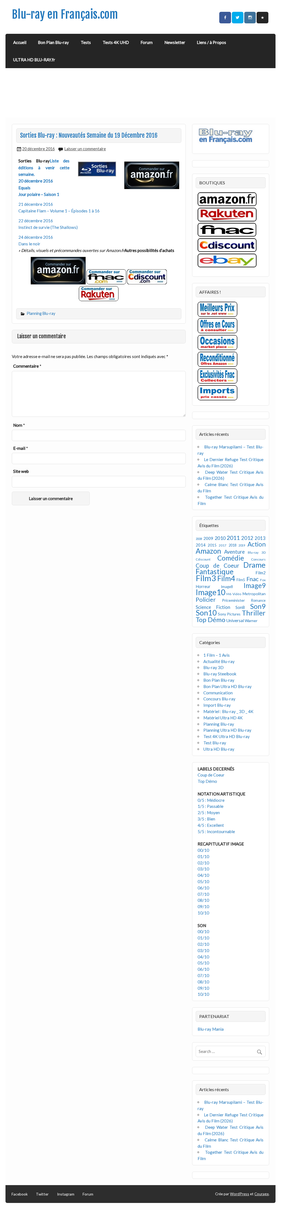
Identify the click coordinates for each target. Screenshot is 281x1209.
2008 (199, 538)
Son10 (206, 612)
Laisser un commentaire (85, 148)
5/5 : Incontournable (216, 831)
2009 (208, 538)
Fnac (252, 579)
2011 (233, 537)
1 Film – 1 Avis (216, 655)
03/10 (203, 868)
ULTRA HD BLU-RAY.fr (34, 59)
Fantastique (215, 571)
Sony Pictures (229, 614)
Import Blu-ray (217, 705)
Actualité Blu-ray (219, 661)
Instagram (65, 1194)
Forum (146, 42)
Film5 (241, 580)
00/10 (203, 850)
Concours (258, 559)
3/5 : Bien (206, 818)
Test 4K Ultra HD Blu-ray (226, 736)
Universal (235, 620)
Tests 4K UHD (116, 42)
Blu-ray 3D (256, 552)
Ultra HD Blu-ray (218, 749)
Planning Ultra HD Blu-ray (227, 730)
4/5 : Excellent (211, 825)
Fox (263, 580)
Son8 (240, 607)
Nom (19, 425)
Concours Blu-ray (219, 698)
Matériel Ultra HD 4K (223, 717)
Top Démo (210, 619)
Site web (21, 471)
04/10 (203, 875)
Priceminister (233, 600)
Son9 (258, 606)
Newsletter (174, 42)
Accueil (19, 42)
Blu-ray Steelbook (220, 673)
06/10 (203, 887)
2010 (220, 538)
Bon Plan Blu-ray (53, 42)
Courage (261, 1193)
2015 (212, 545)
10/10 (203, 912)
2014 (201, 544)
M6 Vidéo (233, 594)
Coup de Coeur (218, 565)
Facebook (20, 1194)
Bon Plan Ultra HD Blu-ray (227, 686)
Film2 (260, 572)
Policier (206, 599)
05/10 (203, 881)
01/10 (203, 856)
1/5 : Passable (210, 806)
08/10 (203, 900)
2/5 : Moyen (209, 812)
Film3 (206, 578)
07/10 (203, 894)
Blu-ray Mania (211, 1029)
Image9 (254, 585)
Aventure (234, 552)
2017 (222, 545)
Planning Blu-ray (41, 313)
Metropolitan (254, 593)
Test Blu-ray (214, 742)
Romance (258, 600)
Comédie (230, 558)
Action (257, 544)
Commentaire (27, 366)
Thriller (254, 613)
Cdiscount (203, 559)
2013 (260, 538)
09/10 (203, 906)
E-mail (20, 448)
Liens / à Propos (211, 42)
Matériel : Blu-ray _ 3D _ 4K (228, 711)
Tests (86, 42)
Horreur (203, 586)
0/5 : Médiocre (211, 800)
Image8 (227, 586)
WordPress (239, 1193)
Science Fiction (213, 607)
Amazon (208, 551)
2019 (241, 545)
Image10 (210, 592)
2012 (247, 538)
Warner (251, 620)
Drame (254, 564)
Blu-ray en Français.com (65, 14)
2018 (232, 545)
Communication (218, 692)
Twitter (42, 1194)
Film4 (226, 578)
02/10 (203, 862)
